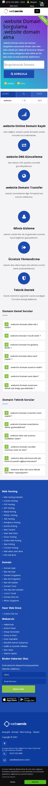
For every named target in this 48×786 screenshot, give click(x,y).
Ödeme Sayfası (10, 653)
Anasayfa (6, 732)
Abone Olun (18, 689)
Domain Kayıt (9, 568)
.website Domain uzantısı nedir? (26, 367)
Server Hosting (10, 537)
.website (10, 83)
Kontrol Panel (9, 628)
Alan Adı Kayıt (9, 571)
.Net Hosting (9, 519)
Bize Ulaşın (8, 650)
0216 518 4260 (12, 2)
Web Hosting (25, 732)
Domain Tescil (10, 586)
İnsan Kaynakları (11, 639)
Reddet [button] (12, 782)
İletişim (36, 732)
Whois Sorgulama (11, 600)
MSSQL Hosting (10, 515)
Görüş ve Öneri (10, 635)
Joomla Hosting (10, 526)
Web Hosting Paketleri (13, 497)
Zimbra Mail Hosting (12, 540)
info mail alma (10, 555)
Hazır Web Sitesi (11, 533)
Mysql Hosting (10, 511)
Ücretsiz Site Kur (11, 613)
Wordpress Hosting (12, 522)
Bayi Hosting (9, 544)
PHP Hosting (9, 504)
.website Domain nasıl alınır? (24, 376)
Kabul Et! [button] (35, 782)
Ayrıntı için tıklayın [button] (8, 777)
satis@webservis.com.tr (20, 759)
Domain (14, 732)
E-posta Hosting (11, 500)
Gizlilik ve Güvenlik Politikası (15, 646)
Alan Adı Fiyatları (11, 582)
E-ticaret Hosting (11, 547)
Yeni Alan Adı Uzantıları (13, 589)
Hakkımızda (9, 624)
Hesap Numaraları (11, 631)
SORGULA (20, 74)
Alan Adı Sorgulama (12, 579)
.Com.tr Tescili (10, 593)
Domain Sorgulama (12, 575)
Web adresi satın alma (13, 551)
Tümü (22, 83)
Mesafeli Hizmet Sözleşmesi (16, 642)
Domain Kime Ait (11, 597)
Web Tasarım (9, 529)
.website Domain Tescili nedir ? (25, 335)
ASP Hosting (9, 508)
